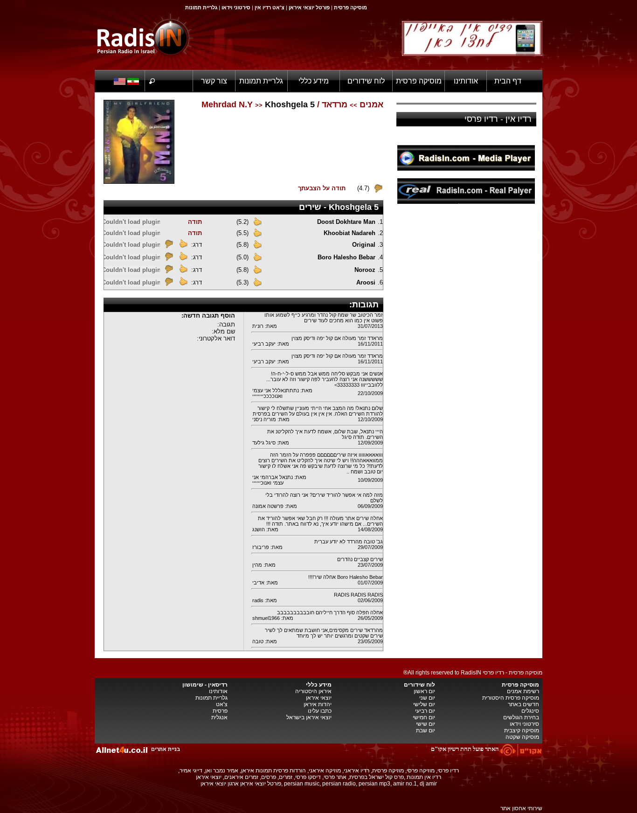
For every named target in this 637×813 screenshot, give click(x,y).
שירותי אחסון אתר (521, 808)
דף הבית (507, 81)
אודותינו (466, 81)
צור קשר (214, 81)
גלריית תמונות (261, 81)
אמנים (371, 104)
